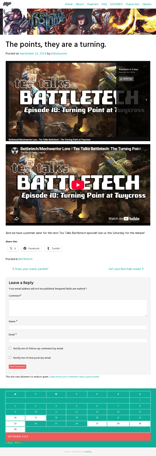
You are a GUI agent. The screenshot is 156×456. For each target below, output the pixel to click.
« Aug (9, 443)
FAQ (104, 4)
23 (15, 423)
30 (15, 429)
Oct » (18, 443)
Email (12, 335)
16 (15, 417)
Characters (132, 4)
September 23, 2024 (33, 53)
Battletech (26, 259)
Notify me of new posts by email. (32, 358)
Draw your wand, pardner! (31, 269)
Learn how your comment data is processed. (74, 377)
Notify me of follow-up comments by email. (38, 349)
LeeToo (88, 452)
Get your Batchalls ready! (125, 269)
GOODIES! (116, 4)
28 (118, 423)
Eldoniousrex (59, 53)
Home (69, 4)
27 (97, 423)
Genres (146, 4)
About (80, 4)
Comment (14, 296)
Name (12, 322)
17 (36, 417)
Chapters (93, 4)
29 (140, 423)
